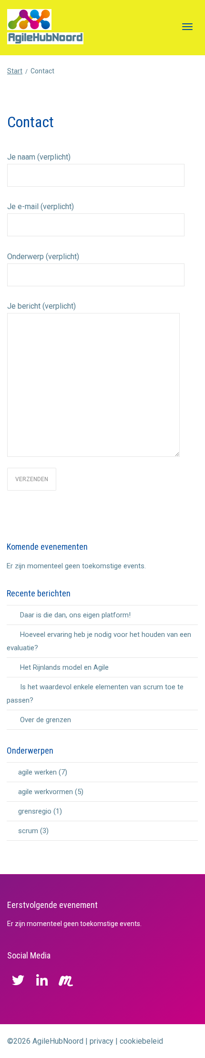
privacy (101, 1041)
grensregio (34, 811)
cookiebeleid (141, 1041)
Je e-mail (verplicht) (40, 206)
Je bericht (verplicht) (41, 306)
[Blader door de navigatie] (187, 27)
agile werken (37, 772)
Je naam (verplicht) (39, 156)
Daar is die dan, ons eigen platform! (75, 615)
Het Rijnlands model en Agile (64, 667)
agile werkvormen (45, 791)
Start (14, 71)
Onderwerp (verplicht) (43, 256)
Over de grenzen (45, 719)
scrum (28, 830)
